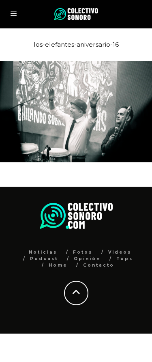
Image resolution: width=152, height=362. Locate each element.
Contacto (98, 265)
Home (58, 265)
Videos (119, 252)
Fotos (82, 252)
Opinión (87, 258)
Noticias (43, 252)
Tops (124, 258)
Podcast (44, 258)
